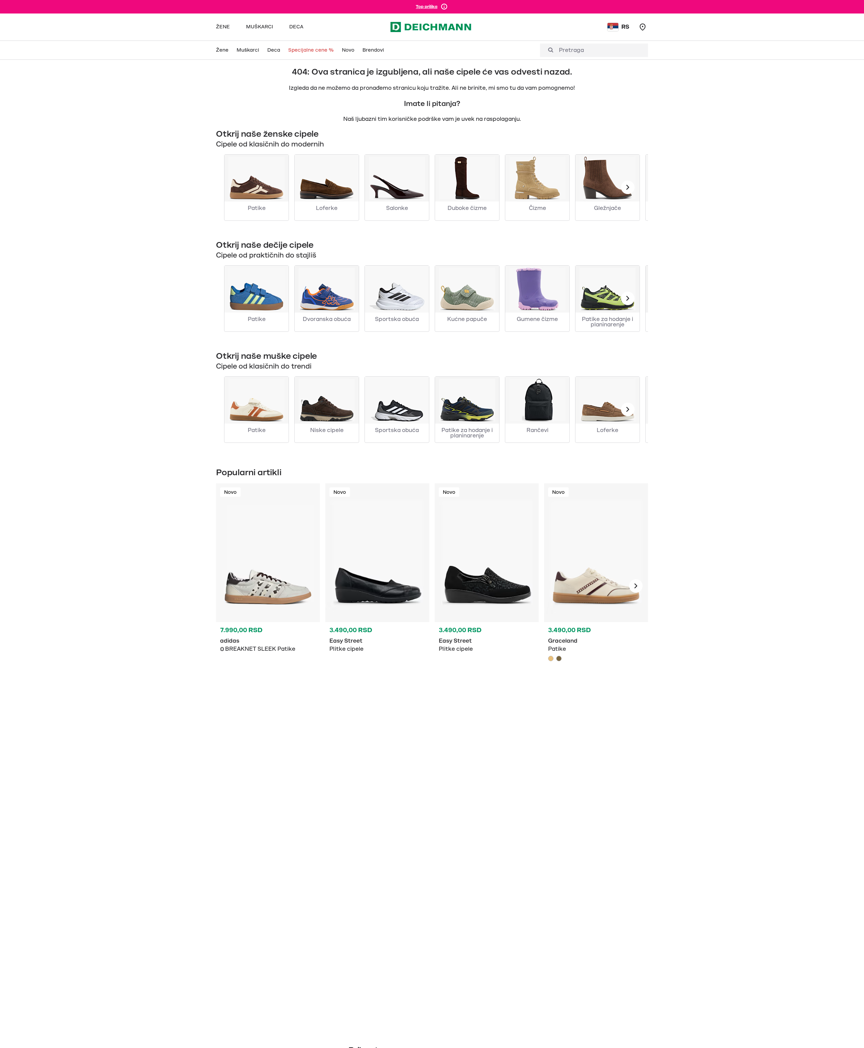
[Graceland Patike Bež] (596, 586)
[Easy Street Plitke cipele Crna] (377, 586)
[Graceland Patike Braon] (559, 658)
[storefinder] (642, 27)
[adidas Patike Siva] (268, 586)
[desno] (636, 586)
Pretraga (571, 50)
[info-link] (444, 7)
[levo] (627, 187)
